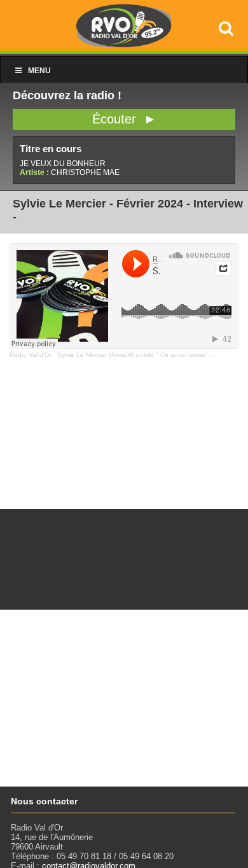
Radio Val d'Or (31, 354)
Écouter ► (124, 119)
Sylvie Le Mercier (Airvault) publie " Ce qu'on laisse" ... (136, 354)
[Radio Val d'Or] (124, 44)
